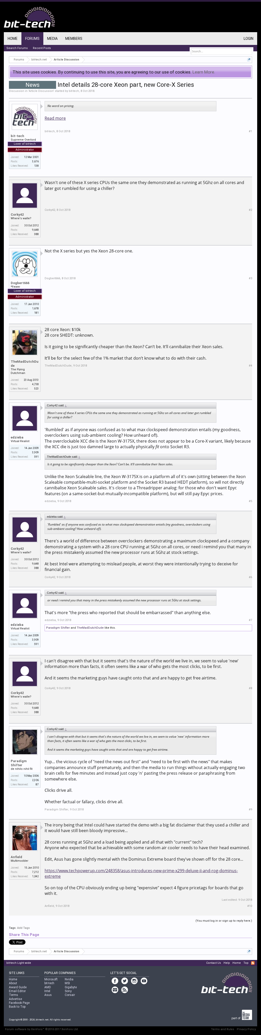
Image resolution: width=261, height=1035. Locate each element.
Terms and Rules (222, 1029)
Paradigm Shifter (58, 627)
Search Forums (17, 48)
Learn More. (203, 72)
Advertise (15, 999)
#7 (250, 620)
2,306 (35, 780)
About (13, 983)
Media (52, 38)
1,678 (35, 308)
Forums (32, 38)
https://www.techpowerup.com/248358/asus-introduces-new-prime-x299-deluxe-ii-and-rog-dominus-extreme (141, 873)
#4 (250, 365)
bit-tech (74, 91)
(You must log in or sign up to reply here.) (223, 920)
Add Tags (23, 928)
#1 (250, 131)
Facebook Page (19, 1003)
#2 (250, 210)
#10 (249, 906)
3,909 (35, 452)
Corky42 (17, 214)
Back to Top (17, 1006)
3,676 (35, 161)
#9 (250, 809)
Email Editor (17, 991)
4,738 (35, 384)
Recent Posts (42, 48)
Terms (13, 995)
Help (227, 963)
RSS (253, 963)
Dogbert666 (20, 283)
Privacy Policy (246, 1029)
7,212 (35, 872)
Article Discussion (41, 91)
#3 (250, 278)
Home (13, 38)
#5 (250, 501)
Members (73, 38)
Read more (55, 118)
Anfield (16, 857)
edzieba (17, 437)
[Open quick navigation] (249, 59)
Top (246, 963)
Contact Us (213, 963)
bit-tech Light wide (18, 963)
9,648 (35, 229)
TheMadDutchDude (24, 364)
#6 (250, 577)
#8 (250, 688)
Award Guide (18, 987)
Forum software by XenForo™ (42, 1029)
